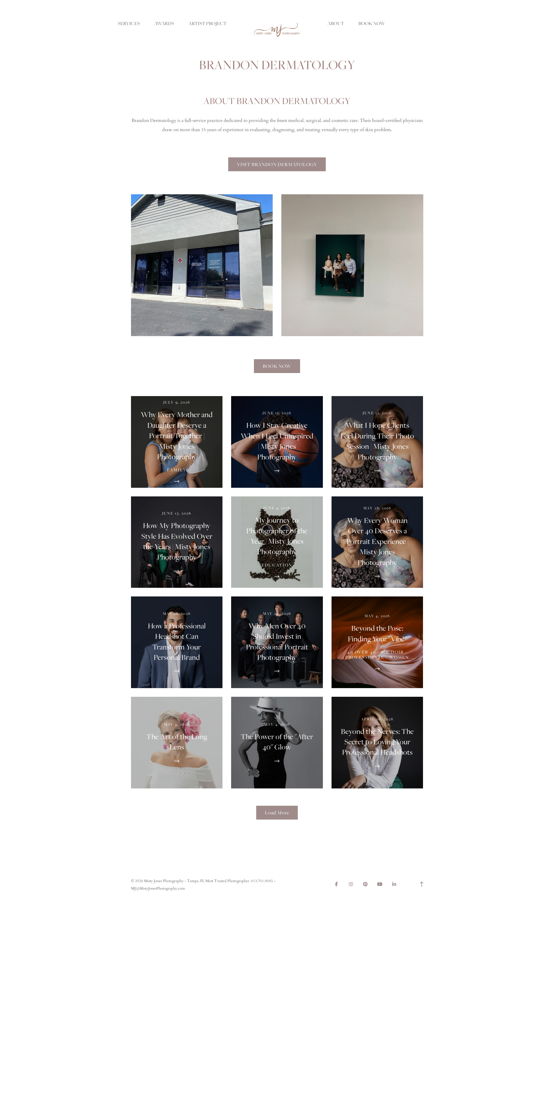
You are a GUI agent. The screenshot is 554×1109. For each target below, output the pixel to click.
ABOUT (335, 23)
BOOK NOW (371, 23)
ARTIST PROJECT (207, 23)
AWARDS (164, 23)
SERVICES (129, 23)
